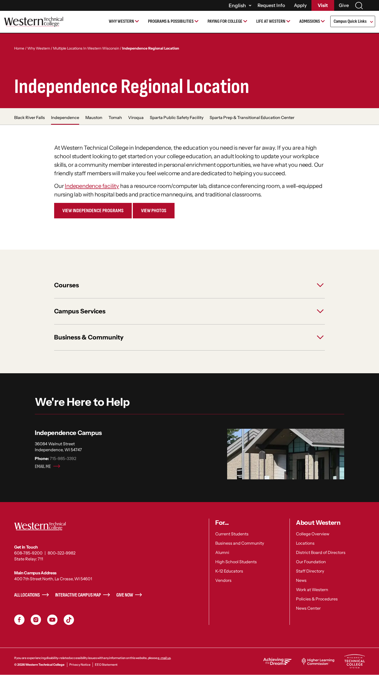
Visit (323, 5)
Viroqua (136, 117)
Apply (300, 5)
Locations (305, 543)
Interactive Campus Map (78, 595)
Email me (43, 466)
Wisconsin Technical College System (354, 661)
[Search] (359, 5)
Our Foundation (311, 561)
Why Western (121, 21)
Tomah (115, 117)
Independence (65, 117)
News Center (308, 608)
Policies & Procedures (317, 598)
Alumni (222, 552)
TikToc (69, 620)
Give (344, 5)
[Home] (33, 22)
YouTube (52, 620)
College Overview (312, 533)
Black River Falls (29, 117)
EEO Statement (106, 664)
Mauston (93, 117)
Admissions (309, 21)
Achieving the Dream (277, 661)
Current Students (232, 533)
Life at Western (270, 21)
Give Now (124, 595)
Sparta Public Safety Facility (176, 117)
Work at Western (312, 589)
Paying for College (225, 21)
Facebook (19, 620)
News (301, 580)
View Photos (153, 211)
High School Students (236, 561)
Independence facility (92, 185)
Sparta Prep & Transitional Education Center (252, 117)
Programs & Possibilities (171, 21)
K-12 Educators (229, 571)
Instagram (36, 620)
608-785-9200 (28, 552)
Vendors (223, 580)
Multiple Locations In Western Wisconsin (86, 48)
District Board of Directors (320, 552)
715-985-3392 (63, 458)
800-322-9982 (62, 552)
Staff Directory (310, 571)
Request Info (271, 5)
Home (19, 48)
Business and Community (239, 543)
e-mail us (164, 658)
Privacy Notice (79, 664)
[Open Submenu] (371, 22)
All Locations (27, 595)
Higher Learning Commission (318, 661)
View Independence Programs (92, 211)
